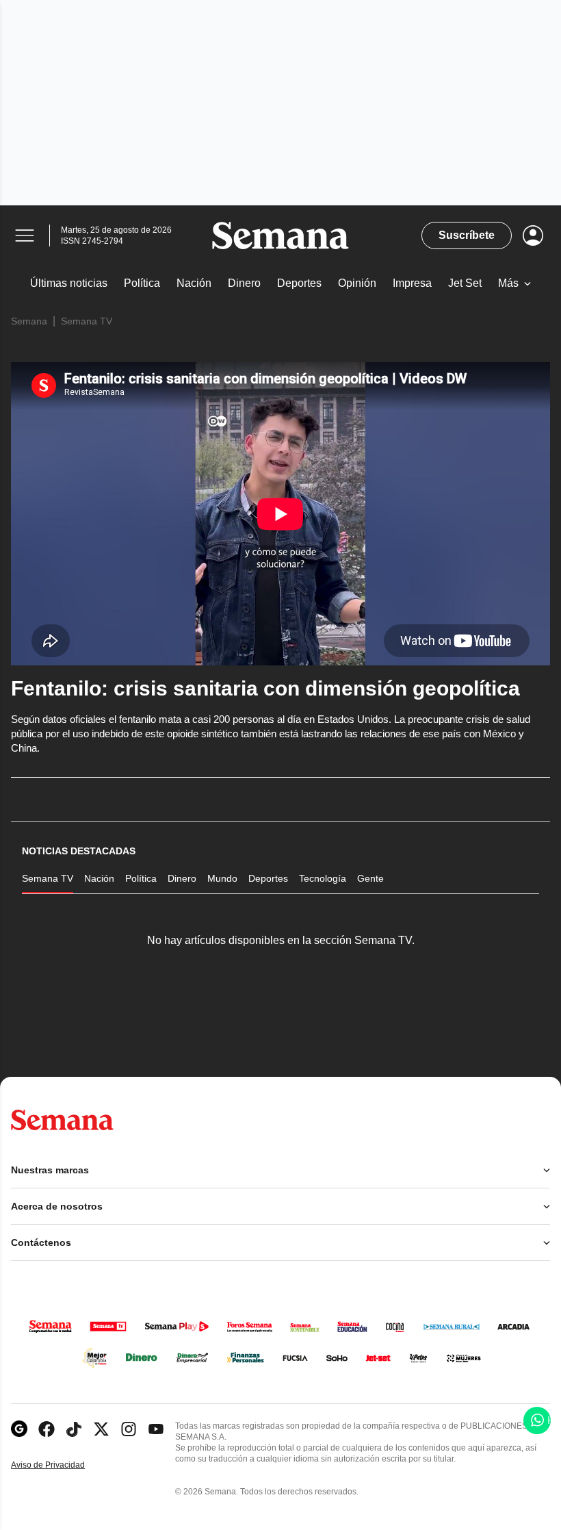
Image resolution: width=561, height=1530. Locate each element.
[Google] (19, 1429)
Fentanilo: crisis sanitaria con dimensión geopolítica (265, 688)
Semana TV (86, 321)
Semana (29, 321)
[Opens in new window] (46, 1429)
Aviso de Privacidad (62, 1465)
